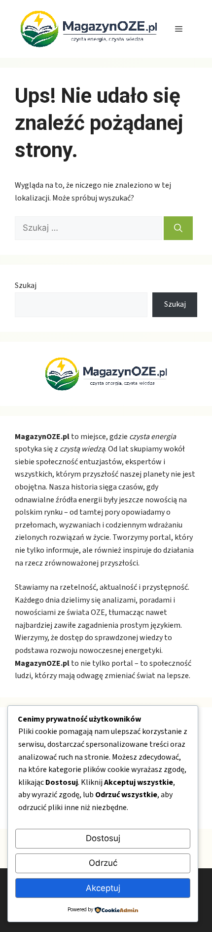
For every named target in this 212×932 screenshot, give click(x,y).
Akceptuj (103, 888)
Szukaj (25, 285)
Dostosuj (103, 838)
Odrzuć (103, 863)
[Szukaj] (178, 228)
